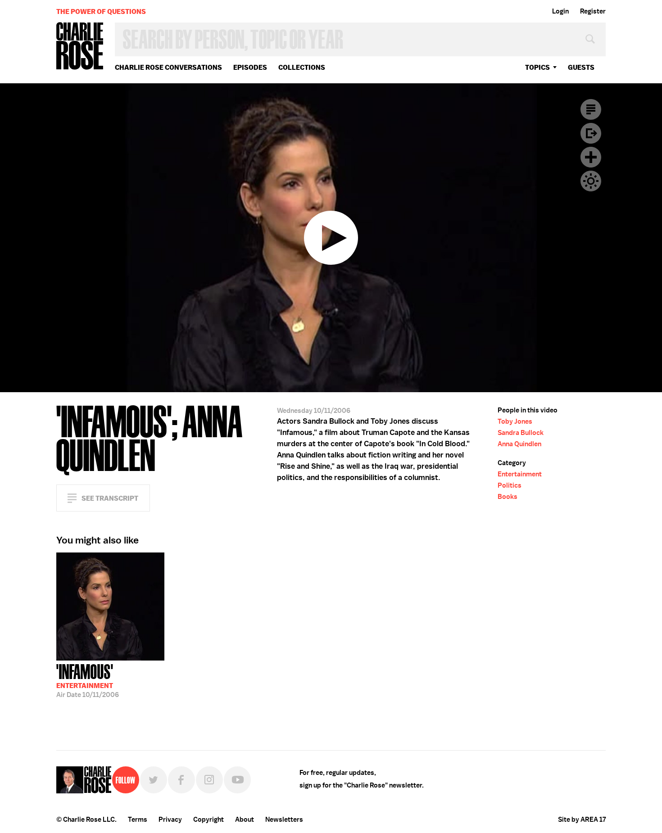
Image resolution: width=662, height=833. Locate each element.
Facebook (181, 779)
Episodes (250, 67)
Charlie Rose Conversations (168, 67)
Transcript (590, 109)
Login (560, 11)
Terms (137, 819)
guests (581, 67)
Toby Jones (515, 421)
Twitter (153, 779)
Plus (590, 157)
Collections (301, 67)
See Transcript (110, 498)
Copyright (208, 819)
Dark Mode (590, 181)
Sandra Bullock (521, 432)
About (244, 819)
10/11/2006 (87, 680)
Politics (509, 485)
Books (507, 496)
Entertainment (520, 474)
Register (593, 11)
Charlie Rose (80, 46)
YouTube (237, 779)
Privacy (170, 819)
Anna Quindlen (519, 443)
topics (537, 67)
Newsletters (284, 819)
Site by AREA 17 (582, 819)
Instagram (209, 779)
